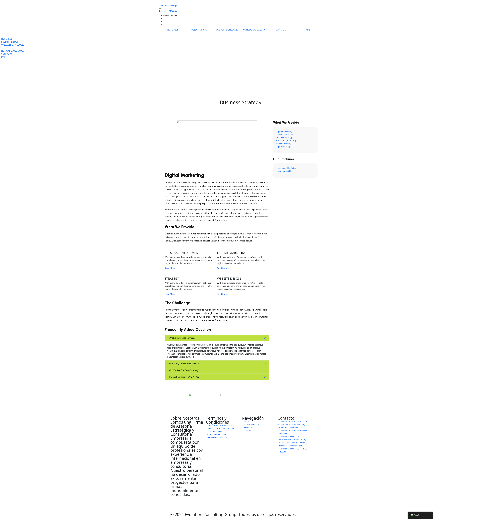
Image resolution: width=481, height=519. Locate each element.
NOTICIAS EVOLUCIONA (254, 29)
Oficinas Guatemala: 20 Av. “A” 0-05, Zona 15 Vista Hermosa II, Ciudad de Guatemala (293, 424)
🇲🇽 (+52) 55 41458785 (168, 11)
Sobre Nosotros (252, 424)
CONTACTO (281, 29)
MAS (308, 29)
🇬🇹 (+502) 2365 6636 (167, 8)
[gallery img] (1, 63)
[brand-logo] (240, 32)
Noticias (248, 427)
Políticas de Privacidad (220, 425)
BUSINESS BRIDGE (200, 29)
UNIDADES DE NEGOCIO (226, 29)
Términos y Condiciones (221, 428)
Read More (170, 268)
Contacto (248, 430)
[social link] (164, 18)
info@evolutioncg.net (170, 5)
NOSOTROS (172, 29)
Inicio (246, 421)
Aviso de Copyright (218, 437)
